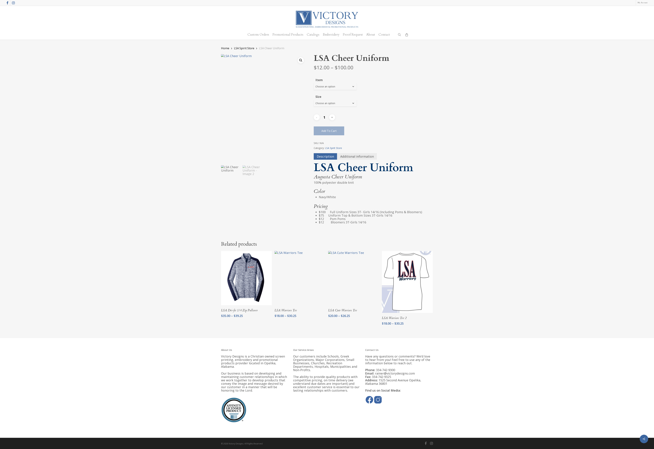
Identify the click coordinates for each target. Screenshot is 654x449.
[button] (301, 60)
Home (225, 48)
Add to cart (329, 131)
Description (325, 156)
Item (319, 80)
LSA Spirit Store (244, 48)
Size (318, 97)
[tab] (325, 156)
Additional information (357, 156)
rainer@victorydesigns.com (395, 373)
